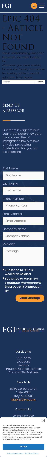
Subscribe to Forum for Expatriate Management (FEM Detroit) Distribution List (23, 284)
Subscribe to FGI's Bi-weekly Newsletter (20, 272)
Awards (23, 365)
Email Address (13, 214)
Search (40, 82)
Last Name (10, 183)
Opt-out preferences (15, 453)
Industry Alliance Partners (23, 369)
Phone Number (13, 198)
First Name (10, 168)
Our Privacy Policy (31, 453)
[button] (43, 420)
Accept (23, 447)
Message (9, 244)
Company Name (15, 229)
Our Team (23, 358)
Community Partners (24, 372)
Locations (23, 361)
